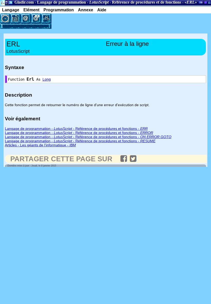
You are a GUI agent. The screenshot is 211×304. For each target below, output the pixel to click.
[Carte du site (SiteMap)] (46, 18)
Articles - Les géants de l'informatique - (40, 145)
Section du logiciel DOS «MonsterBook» (201, 3)
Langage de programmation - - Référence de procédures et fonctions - (76, 128)
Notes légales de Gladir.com (6, 3)
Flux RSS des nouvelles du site (10, 3)
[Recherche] (15, 18)
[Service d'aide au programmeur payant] (36, 18)
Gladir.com (24, 2)
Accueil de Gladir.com (2, 2)
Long (46, 79)
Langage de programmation (61, 2)
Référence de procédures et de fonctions (146, 2)
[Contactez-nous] (26, 18)
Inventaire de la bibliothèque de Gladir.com (205, 2)
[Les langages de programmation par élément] (5, 18)
